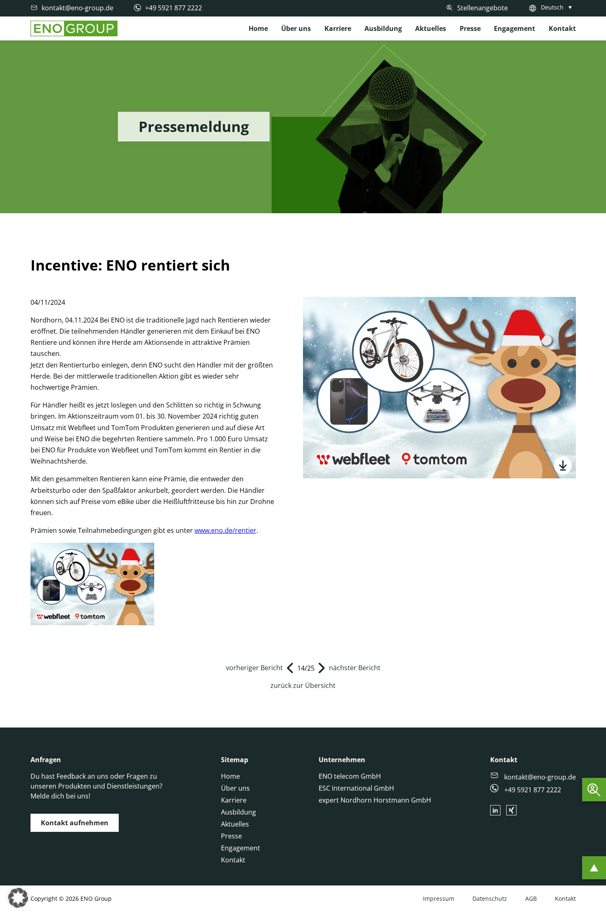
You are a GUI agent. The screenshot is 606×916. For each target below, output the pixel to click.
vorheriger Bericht (254, 667)
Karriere (337, 28)
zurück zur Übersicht (303, 685)
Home (258, 28)
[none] (558, 7)
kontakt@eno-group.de (539, 777)
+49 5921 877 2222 (532, 789)
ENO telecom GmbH (350, 776)
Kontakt (562, 28)
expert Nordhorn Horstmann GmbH (375, 800)
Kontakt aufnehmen (74, 822)
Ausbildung (383, 28)
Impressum (438, 898)
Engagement (514, 28)
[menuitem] (558, 7)
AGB (531, 898)
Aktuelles (430, 28)
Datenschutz (489, 898)
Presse (470, 28)
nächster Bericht (355, 667)
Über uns (296, 28)
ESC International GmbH (356, 788)
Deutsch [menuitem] (552, 7)
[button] (18, 898)
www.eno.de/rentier (225, 530)
